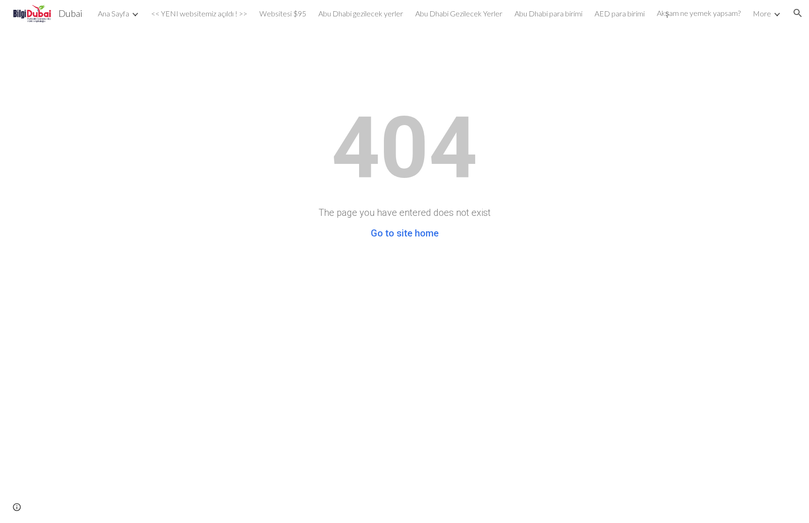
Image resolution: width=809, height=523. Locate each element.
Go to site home (405, 233)
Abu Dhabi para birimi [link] (548, 13)
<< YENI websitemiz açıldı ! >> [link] (199, 13)
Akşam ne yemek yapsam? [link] (699, 12)
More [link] (762, 13)
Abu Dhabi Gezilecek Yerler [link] (458, 13)
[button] (798, 13)
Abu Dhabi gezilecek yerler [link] (360, 13)
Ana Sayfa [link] (113, 13)
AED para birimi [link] (620, 13)
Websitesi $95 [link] (282, 13)
